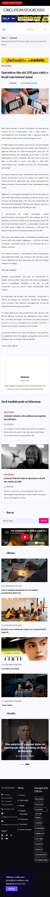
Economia (39, 828)
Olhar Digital (12, 346)
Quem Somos (25, 829)
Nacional (13, 38)
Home (3, 38)
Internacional (41, 860)
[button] (21, 764)
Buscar (44, 520)
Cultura (38, 839)
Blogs (22, 805)
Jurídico (38, 849)
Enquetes (24, 819)
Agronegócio (41, 855)
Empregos (39, 834)
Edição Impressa (23, 812)
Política (38, 804)
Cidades (38, 823)
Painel (38, 818)
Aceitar (12, 889)
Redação (9, 424)
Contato (23, 824)
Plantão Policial (39, 810)
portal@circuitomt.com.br (9, 817)
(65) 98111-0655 (9, 809)
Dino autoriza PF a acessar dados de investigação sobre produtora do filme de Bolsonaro (25, 747)
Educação (24, 800)
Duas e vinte (7, 705)
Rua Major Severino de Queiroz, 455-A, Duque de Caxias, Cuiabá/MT (7, 799)
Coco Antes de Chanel (10, 669)
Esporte (38, 844)
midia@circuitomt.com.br (9, 824)
